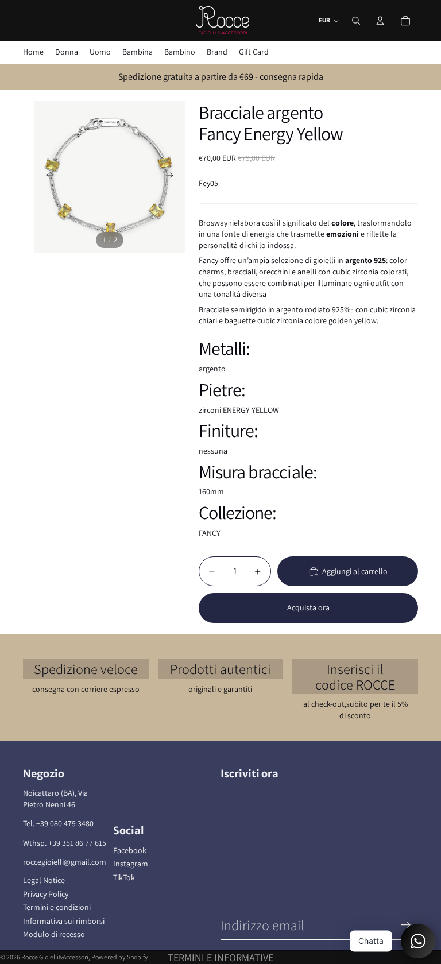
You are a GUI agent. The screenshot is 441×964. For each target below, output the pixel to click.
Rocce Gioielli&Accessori (54, 957)
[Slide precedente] (46, 176)
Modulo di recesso (54, 934)
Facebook (129, 850)
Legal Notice (44, 880)
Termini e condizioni (57, 907)
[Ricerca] (356, 20)
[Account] (380, 20)
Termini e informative (220, 957)
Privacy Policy (45, 894)
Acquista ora (308, 607)
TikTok (124, 877)
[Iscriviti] (406, 925)
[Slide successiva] (172, 176)
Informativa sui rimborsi (64, 921)
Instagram (130, 863)
